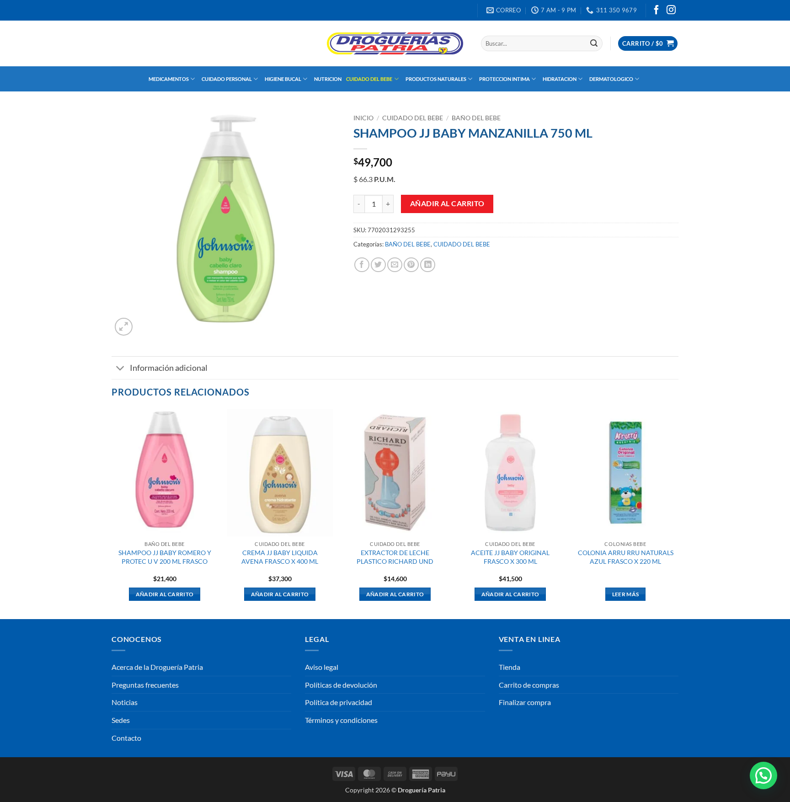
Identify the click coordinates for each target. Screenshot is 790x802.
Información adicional (169, 368)
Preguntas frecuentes (145, 684)
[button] (648, 43)
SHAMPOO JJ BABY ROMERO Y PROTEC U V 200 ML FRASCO (164, 557)
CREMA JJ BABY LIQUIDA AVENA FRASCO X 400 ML (279, 557)
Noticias (125, 702)
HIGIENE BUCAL (283, 79)
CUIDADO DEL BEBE (369, 79)
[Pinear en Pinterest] (411, 265)
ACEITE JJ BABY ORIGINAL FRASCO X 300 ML (510, 557)
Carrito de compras (529, 684)
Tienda (509, 667)
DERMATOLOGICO (611, 79)
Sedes (121, 720)
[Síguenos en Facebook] (656, 10)
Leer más (625, 594)
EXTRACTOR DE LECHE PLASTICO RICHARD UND (395, 557)
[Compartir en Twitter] (378, 265)
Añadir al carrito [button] (165, 594)
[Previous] (112, 513)
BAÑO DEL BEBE (476, 118)
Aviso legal (321, 667)
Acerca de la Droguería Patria (157, 667)
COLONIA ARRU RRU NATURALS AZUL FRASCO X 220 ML (625, 557)
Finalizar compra (525, 702)
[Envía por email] (394, 265)
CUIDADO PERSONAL (227, 79)
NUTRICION (328, 79)
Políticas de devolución (341, 684)
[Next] (678, 513)
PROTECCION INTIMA (504, 79)
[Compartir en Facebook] (361, 265)
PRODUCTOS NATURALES (436, 79)
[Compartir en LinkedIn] (427, 265)
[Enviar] (594, 43)
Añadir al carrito (447, 203)
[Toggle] (120, 369)
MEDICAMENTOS (169, 79)
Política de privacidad (338, 702)
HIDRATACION (559, 79)
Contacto (126, 737)
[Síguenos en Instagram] (671, 10)
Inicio (363, 118)
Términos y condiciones (341, 720)
